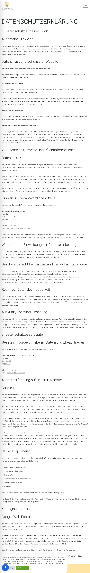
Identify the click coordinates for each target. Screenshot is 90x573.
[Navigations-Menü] (85, 5)
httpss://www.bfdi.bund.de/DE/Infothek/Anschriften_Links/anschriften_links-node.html (33, 282)
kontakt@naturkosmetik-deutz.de (18, 229)
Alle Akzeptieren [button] (22, 568)
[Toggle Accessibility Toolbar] (5, 567)
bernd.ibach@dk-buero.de (16, 373)
